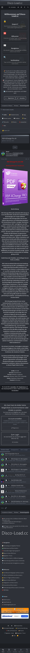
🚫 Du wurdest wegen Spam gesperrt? (11, 550)
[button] (21, 7)
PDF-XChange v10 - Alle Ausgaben (19, 459)
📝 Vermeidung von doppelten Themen (11, 545)
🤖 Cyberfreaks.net (6, 602)
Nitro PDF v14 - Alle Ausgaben (18, 496)
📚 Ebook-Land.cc (6, 599)
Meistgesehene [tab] (14, 449)
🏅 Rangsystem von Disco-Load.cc (10, 582)
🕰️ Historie (21, 630)
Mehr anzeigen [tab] (24, 449)
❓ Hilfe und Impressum (11, 630)
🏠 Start (14, 635)
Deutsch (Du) (19, 625)
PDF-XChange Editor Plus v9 (12, 453)
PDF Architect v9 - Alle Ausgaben (19, 464)
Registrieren (22, 387)
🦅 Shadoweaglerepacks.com (9, 604)
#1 (28, 159)
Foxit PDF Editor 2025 (16, 480)
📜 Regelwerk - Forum (7, 555)
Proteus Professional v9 (20, 491)
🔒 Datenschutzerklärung (21, 628)
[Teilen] (26, 159)
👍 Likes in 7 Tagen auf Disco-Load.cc (10, 577)
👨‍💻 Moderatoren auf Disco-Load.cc (10, 548)
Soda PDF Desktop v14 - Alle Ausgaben (20, 501)
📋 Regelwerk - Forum (20, 633)
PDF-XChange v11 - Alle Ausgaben (19, 469)
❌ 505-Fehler (5, 590)
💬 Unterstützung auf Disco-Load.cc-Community (13, 560)
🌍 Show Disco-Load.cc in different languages (12, 558)
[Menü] (2, 7)
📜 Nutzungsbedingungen (8, 628)
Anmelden (13, 387)
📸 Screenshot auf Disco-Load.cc (9, 585)
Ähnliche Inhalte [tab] (5, 449)
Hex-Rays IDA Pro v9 (20, 475)
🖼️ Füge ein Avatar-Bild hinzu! (9, 553)
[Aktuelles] (24, 7)
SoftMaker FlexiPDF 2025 (17, 485)
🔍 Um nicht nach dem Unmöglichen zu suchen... (13, 563)
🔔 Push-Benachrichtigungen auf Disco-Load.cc (13, 572)
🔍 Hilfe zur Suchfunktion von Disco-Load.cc (12, 575)
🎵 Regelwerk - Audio (9, 633)
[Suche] (28, 7)
